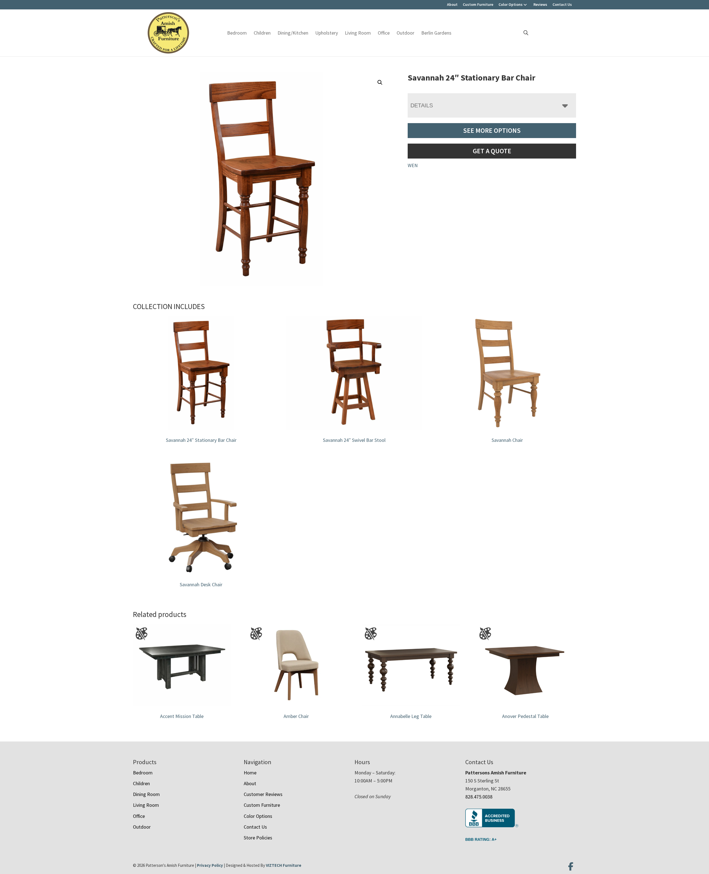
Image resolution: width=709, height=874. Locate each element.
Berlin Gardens (436, 33)
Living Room (358, 33)
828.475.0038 (478, 796)
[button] (380, 82)
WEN (413, 165)
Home (250, 772)
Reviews (540, 4)
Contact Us (562, 4)
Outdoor (405, 33)
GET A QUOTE (492, 151)
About (452, 4)
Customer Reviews (263, 794)
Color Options (511, 4)
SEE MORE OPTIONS (492, 130)
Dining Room (146, 794)
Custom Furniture (478, 4)
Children (262, 33)
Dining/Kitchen (293, 33)
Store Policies (258, 837)
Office (384, 33)
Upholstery (326, 33)
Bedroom (237, 33)
